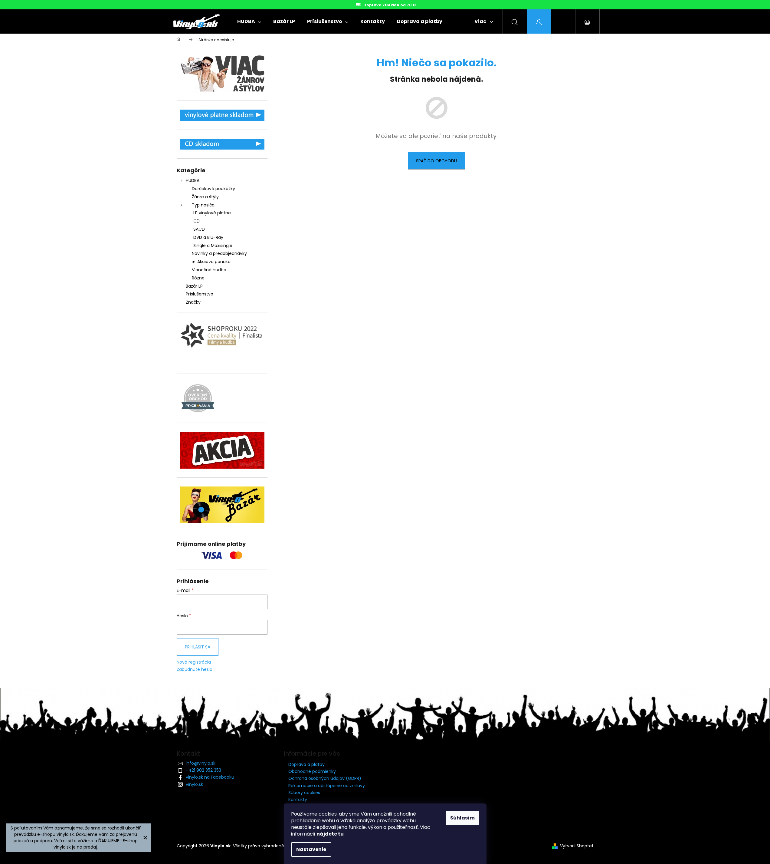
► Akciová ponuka (211, 262)
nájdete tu (330, 833)
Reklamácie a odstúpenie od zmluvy (326, 786)
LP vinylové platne (212, 213)
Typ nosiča (203, 205)
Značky (193, 302)
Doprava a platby (306, 764)
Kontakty (297, 799)
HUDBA (192, 180)
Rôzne (198, 278)
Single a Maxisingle (212, 245)
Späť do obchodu (436, 161)
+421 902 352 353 (203, 770)
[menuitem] (249, 21)
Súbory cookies (304, 793)
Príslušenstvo (199, 294)
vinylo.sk (194, 784)
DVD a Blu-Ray (208, 237)
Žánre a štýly (205, 197)
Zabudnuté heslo (194, 669)
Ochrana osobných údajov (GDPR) (324, 778)
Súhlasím (462, 817)
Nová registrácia (194, 662)
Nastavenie (311, 849)
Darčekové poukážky (213, 189)
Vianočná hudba (209, 270)
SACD (199, 229)
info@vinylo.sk (200, 763)
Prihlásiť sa (197, 647)
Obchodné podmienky (312, 771)
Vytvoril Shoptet (577, 846)
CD (196, 221)
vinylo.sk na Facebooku (210, 777)
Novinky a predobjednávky (219, 253)
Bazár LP (194, 286)
